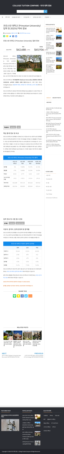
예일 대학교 (46, 423)
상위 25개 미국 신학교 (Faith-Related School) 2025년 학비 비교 (50, 30)
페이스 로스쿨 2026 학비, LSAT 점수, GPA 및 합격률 (27, 343)
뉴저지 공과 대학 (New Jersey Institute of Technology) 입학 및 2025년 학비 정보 (33, 356)
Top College (49, 194)
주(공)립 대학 (49, 179)
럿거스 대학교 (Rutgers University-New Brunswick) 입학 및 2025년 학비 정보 (11, 356)
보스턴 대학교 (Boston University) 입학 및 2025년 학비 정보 (50, 60)
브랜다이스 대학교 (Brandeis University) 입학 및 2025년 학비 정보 (53, 146)
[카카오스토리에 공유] (7, 36)
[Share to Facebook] (22, 295)
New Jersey (27, 33)
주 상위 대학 (49, 190)
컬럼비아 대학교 (51, 419)
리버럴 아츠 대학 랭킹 (26, 85)
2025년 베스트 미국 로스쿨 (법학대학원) (50, 53)
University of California (51, 197)
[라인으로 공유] (4, 36)
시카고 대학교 (47, 427)
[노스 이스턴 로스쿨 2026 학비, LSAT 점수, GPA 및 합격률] (8, 335)
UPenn (54, 427)
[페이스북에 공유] (13, 36)
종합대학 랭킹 (16, 85)
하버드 (51, 415)
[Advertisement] (22, 110)
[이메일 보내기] (16, 36)
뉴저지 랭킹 (35, 85)
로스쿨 (47, 183)
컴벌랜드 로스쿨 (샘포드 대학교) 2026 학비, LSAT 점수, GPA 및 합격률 (17, 344)
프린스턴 (57, 415)
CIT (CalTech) (54, 423)
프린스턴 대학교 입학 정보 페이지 (15, 271)
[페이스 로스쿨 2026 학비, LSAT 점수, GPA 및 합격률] (27, 335)
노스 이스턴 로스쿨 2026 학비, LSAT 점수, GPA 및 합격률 (8, 343)
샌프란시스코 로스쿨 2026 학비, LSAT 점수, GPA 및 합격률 (37, 343)
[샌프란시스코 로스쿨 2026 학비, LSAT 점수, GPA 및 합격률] (37, 335)
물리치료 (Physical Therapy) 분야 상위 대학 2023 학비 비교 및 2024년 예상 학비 (53, 125)
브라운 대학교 (47, 430)
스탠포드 (46, 415)
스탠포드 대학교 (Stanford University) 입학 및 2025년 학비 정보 (50, 38)
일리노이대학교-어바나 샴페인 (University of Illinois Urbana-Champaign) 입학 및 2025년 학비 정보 (50, 69)
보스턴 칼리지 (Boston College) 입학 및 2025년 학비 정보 (53, 141)
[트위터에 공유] (10, 36)
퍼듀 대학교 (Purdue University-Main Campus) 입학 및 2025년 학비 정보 (50, 45)
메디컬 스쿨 (48, 186)
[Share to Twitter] (26, 295)
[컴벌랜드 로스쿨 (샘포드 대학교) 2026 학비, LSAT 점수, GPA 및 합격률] (18, 335)
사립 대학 (22, 33)
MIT (45, 419)
